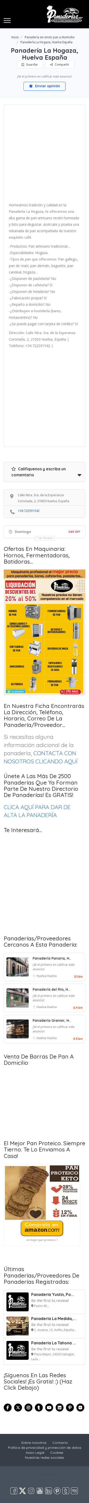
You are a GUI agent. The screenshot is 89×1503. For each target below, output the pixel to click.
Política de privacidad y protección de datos (44, 1447)
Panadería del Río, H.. (51, 989)
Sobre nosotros (33, 1442)
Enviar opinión (47, 86)
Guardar (31, 64)
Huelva (42, 976)
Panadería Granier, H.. (52, 1020)
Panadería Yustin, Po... (52, 1294)
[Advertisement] (44, 155)
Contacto (60, 1442)
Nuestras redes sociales (44, 1457)
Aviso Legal (35, 1452)
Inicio (15, 37)
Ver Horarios (46, 538)
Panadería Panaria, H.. (52, 958)
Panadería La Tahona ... (53, 1342)
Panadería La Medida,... (53, 1318)
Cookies (56, 1452)
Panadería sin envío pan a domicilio (50, 37)
